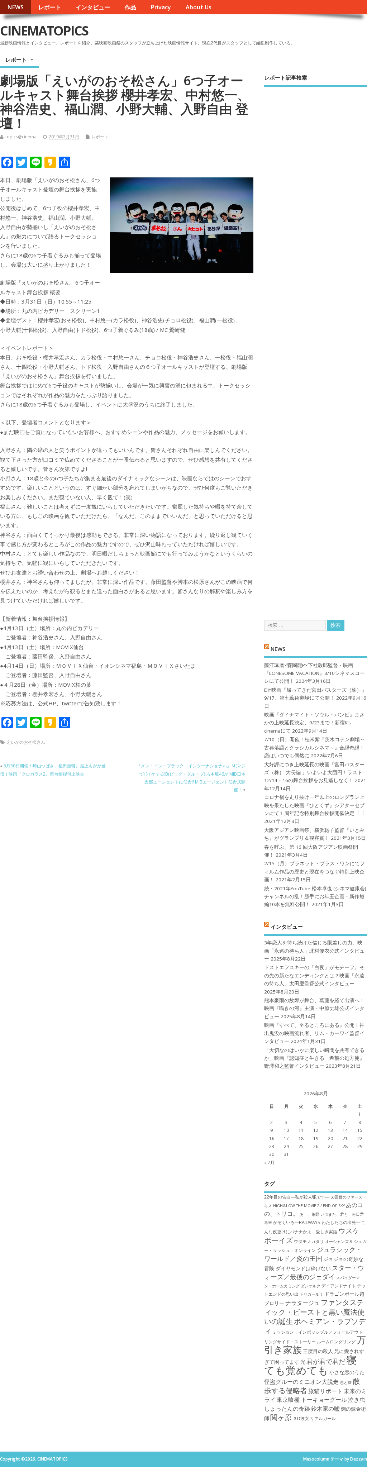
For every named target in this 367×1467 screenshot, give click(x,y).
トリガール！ (311, 1294)
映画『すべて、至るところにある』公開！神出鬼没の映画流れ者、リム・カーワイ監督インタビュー (314, 1033)
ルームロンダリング (336, 1342)
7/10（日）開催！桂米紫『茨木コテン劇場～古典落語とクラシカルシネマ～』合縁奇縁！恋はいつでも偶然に (314, 747)
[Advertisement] (315, 347)
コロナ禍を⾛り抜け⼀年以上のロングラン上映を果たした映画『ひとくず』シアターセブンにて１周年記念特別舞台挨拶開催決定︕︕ (314, 805)
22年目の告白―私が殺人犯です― (296, 1197)
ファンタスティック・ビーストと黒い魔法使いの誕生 (314, 1311)
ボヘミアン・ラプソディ (315, 1325)
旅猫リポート (325, 1391)
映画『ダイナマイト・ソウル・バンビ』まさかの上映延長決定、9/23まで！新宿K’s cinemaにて (314, 722)
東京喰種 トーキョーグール (312, 1400)
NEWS (15, 7)
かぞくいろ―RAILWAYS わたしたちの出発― (316, 1222)
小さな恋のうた (346, 1372)
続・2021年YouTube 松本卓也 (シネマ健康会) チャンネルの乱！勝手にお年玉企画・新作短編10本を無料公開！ (315, 896)
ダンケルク (310, 1286)
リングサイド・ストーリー (290, 1342)
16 (271, 1138)
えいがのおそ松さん (25, 742)
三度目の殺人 (318, 1351)
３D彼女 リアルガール (314, 1418)
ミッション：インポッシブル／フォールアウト (317, 1332)
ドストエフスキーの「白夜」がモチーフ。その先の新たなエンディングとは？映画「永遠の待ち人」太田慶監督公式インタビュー (314, 975)
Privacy (161, 7)
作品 (130, 7)
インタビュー (93, 7)
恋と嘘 (346, 1382)
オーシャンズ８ (339, 1241)
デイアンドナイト (338, 1286)
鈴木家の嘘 (325, 1409)
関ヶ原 (281, 1417)
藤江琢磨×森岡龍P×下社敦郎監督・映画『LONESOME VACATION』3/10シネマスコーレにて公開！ (314, 673)
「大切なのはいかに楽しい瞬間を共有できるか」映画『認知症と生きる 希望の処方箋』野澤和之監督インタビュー (314, 1058)
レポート (49, 7)
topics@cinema (21, 137)
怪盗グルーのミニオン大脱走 (301, 1382)
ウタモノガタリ (309, 1241)
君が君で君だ (325, 1361)
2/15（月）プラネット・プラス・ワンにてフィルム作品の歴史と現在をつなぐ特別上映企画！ (314, 871)
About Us (198, 7)
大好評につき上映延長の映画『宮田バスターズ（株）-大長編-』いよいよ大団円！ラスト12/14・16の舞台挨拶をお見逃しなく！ (314, 772)
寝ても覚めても (310, 1365)
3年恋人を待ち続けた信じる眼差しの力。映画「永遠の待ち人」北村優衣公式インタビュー (314, 950)
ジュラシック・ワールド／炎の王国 (313, 1254)
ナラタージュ (302, 1303)
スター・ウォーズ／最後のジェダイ (314, 1272)
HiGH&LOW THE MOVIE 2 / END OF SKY (309, 1205)
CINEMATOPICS (44, 30)
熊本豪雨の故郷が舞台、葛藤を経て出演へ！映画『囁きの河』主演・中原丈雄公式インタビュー (314, 1008)
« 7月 (269, 1162)
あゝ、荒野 (309, 1214)
